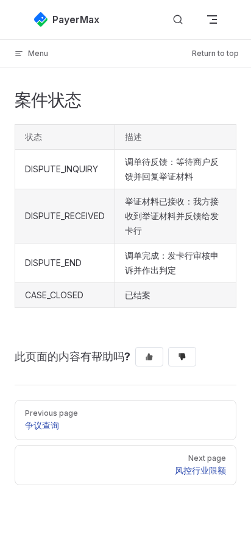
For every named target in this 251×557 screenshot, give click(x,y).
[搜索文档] (178, 20)
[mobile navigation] (212, 19)
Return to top (215, 53)
